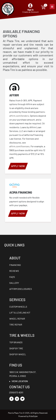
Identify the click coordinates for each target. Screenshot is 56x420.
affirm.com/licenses (19, 146)
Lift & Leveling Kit (19, 312)
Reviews (14, 270)
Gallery (14, 282)
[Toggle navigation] (52, 6)
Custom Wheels (18, 306)
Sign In (30, 10)
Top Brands (15, 342)
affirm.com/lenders (19, 115)
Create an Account (30, 12)
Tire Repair (15, 324)
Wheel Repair (17, 318)
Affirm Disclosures (20, 289)
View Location (19, 381)
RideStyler (33, 416)
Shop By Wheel (17, 354)
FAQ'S (12, 277)
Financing (15, 265)
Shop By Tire (16, 348)
